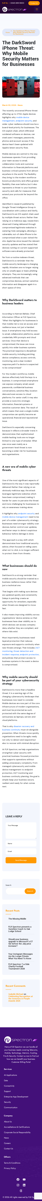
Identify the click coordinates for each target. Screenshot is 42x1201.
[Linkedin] (24, 1185)
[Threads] (21, 1190)
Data (6, 1080)
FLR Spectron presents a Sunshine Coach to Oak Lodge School (19, 929)
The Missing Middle (17, 918)
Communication (10, 1107)
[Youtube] (24, 1179)
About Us (8, 1121)
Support (7, 1091)
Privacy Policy (10, 1168)
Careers (7, 1143)
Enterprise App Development (16, 1096)
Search (8, 885)
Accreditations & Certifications (17, 1127)
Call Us (5, 3)
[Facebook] (18, 1179)
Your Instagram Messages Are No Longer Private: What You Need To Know (20, 956)
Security (7, 1102)
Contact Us (34, 3)
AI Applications (10, 1075)
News (20, 105)
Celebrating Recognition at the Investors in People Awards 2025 (20, 998)
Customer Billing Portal (21, 1062)
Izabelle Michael (15, 994)
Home (8, 32)
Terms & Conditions (12, 1162)
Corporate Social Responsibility (17, 1132)
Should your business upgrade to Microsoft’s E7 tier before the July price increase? (20, 942)
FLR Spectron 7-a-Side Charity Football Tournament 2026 (18, 966)
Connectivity (9, 1085)
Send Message (21, 860)
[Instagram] (18, 1185)
